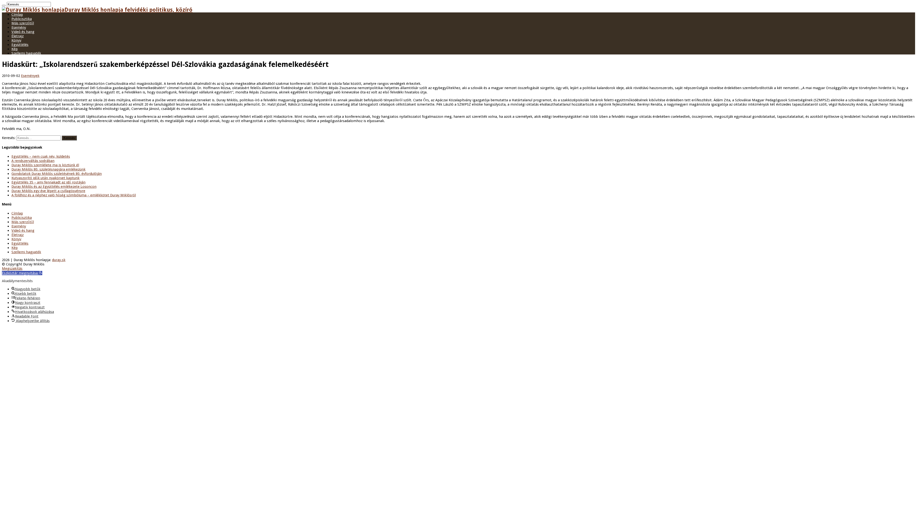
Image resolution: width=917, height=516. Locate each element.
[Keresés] (4, 5)
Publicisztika (21, 19)
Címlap (17, 14)
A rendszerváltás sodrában (32, 161)
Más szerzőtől (22, 23)
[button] (22, 273)
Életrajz (17, 36)
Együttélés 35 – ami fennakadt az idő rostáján (48, 182)
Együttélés (19, 45)
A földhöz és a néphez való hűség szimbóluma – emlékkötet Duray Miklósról (73, 195)
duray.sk (58, 260)
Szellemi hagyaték (26, 53)
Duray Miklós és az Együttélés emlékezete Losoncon (53, 186)
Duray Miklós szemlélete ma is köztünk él (45, 165)
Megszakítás (12, 268)
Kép (14, 49)
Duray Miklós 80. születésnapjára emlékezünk (48, 169)
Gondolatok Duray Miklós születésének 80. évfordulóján (56, 174)
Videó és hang (22, 32)
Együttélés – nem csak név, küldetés (40, 156)
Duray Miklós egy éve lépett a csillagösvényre (48, 191)
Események (30, 76)
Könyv (16, 40)
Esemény (18, 27)
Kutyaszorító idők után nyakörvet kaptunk (45, 178)
